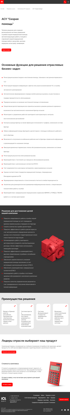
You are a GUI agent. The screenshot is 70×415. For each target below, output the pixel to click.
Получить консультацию (9, 352)
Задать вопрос (6, 50)
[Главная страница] (32, 2)
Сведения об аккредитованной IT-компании (43, 402)
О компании (36, 395)
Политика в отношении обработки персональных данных (14, 410)
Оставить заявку (7, 384)
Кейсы (42, 395)
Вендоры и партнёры (43, 400)
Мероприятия (42, 397)
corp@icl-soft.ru (14, 398)
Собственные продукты (30, 397)
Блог (48, 397)
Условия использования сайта (8, 411)
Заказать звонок (64, 399)
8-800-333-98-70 (15, 396)
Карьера (53, 397)
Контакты (52, 400)
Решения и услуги (50, 395)
